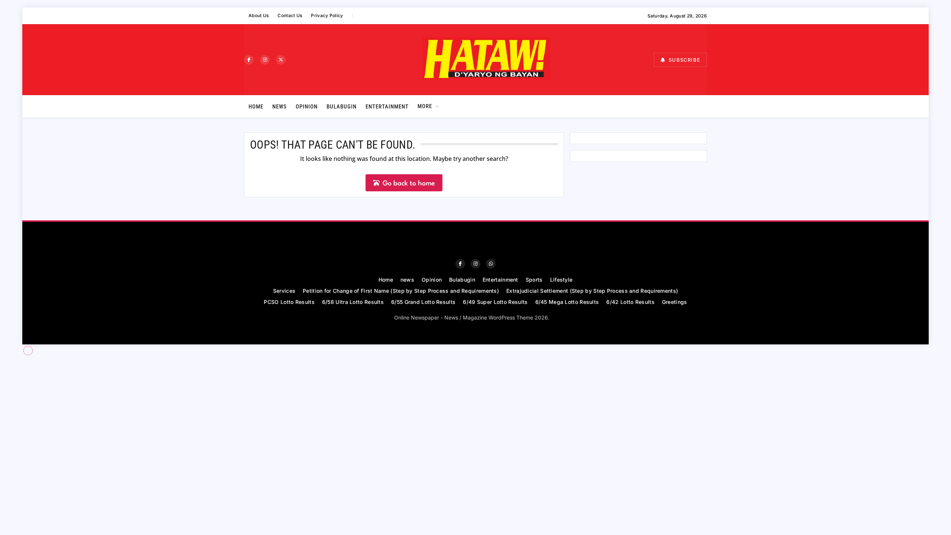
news (279, 106)
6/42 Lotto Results (630, 302)
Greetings (674, 302)
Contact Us (289, 15)
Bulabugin (342, 106)
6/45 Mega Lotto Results (567, 302)
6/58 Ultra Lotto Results (353, 302)
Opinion (307, 106)
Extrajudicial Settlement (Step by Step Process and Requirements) (592, 291)
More (425, 106)
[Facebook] (249, 60)
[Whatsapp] (491, 264)
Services (284, 291)
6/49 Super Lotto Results (495, 302)
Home (256, 106)
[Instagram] (265, 60)
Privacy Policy (327, 15)
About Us (259, 15)
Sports (534, 279)
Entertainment (387, 106)
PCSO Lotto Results (289, 302)
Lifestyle (561, 279)
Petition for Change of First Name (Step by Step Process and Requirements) (401, 291)
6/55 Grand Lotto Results (423, 302)
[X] (281, 60)
